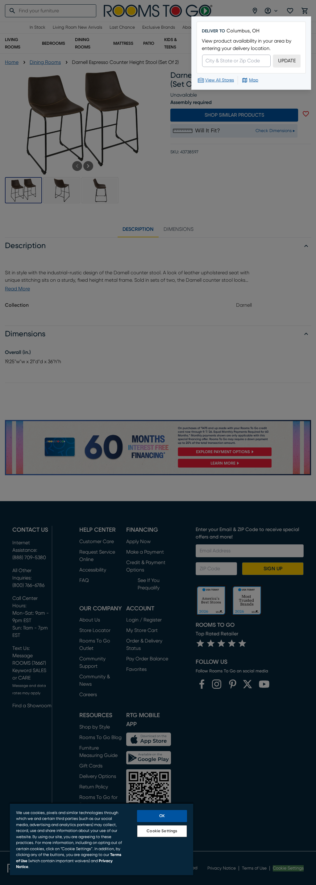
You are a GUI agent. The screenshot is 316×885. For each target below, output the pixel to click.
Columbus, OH (243, 30)
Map (253, 80)
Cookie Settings (162, 831)
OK (162, 816)
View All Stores (219, 80)
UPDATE (287, 60)
